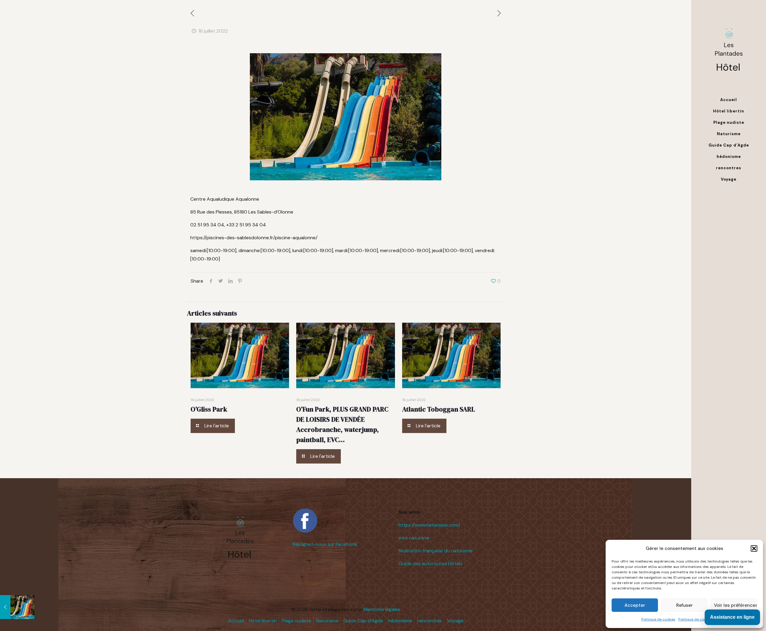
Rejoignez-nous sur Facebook (325, 544)
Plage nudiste (296, 621)
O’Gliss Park (209, 409)
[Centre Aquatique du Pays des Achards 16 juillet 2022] (17, 607)
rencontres (429, 621)
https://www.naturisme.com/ (429, 525)
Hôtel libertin (263, 621)
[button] (754, 548)
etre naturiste (414, 538)
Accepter (634, 605)
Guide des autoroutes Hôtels (430, 563)
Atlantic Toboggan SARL (438, 409)
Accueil (236, 621)
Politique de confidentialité (701, 619)
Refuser (684, 605)
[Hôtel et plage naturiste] (728, 47)
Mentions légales (382, 609)
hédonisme (400, 621)
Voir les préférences (735, 605)
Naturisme (327, 621)
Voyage (455, 621)
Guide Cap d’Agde (363, 621)
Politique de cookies (658, 619)
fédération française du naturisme (436, 551)
